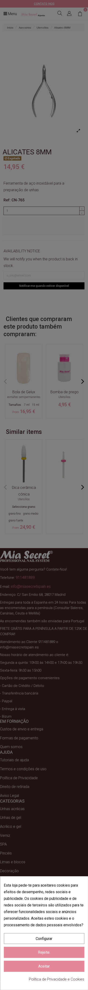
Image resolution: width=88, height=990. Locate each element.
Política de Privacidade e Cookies (56, 979)
